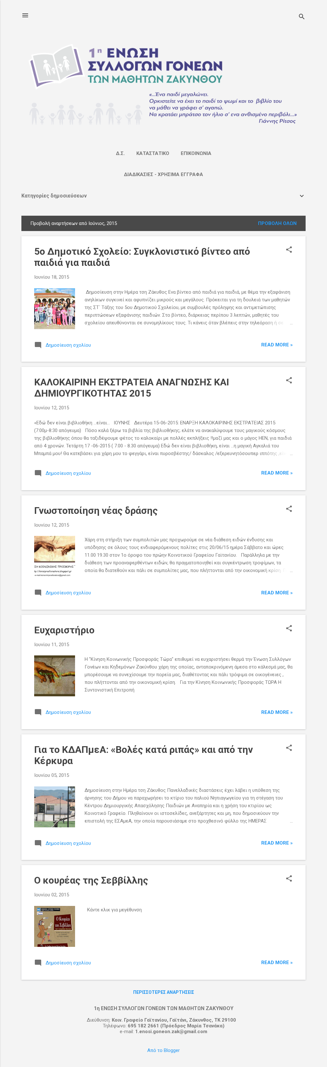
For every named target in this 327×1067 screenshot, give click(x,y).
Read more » (277, 345)
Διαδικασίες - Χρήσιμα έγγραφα (163, 174)
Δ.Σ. (120, 153)
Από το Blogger (163, 1050)
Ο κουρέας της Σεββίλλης (91, 880)
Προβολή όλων (277, 223)
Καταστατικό (152, 153)
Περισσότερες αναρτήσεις (163, 992)
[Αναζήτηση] (302, 17)
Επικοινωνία (196, 153)
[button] (289, 250)
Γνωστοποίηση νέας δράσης (96, 510)
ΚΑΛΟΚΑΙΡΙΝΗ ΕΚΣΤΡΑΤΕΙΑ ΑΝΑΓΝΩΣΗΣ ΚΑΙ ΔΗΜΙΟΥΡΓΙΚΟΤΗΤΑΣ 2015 (131, 387)
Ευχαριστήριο (64, 630)
